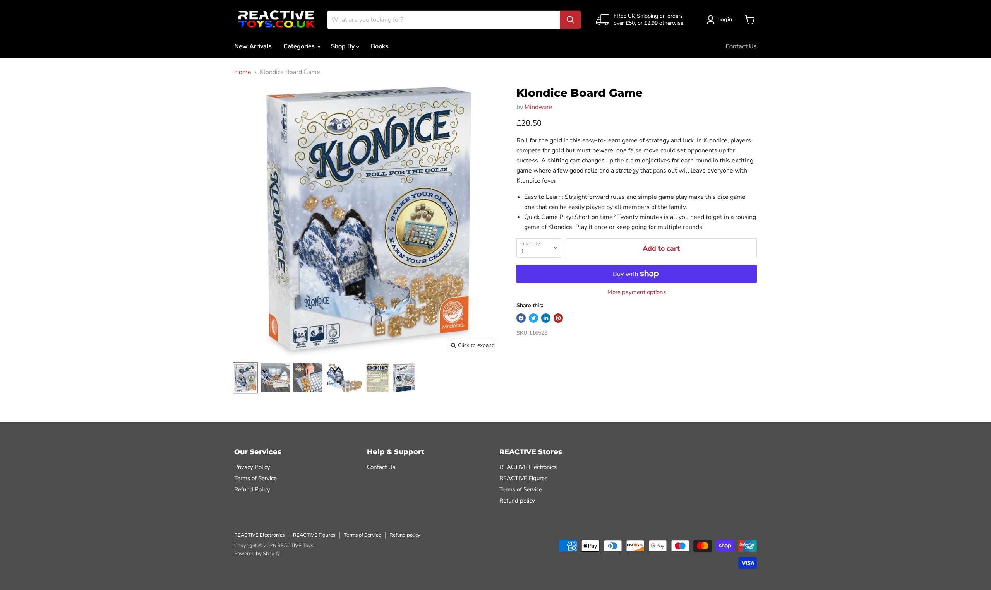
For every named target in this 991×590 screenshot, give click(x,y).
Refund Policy (252, 489)
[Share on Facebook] (521, 318)
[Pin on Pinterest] (558, 318)
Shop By (343, 46)
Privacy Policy (252, 467)
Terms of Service (255, 478)
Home (242, 71)
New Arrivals (253, 46)
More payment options (636, 292)
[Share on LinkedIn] (545, 318)
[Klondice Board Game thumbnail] (245, 378)
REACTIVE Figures (523, 478)
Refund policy (517, 500)
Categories (299, 46)
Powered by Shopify (257, 553)
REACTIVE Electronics (528, 467)
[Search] (570, 20)
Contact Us (741, 46)
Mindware (538, 107)
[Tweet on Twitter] (533, 318)
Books (380, 46)
